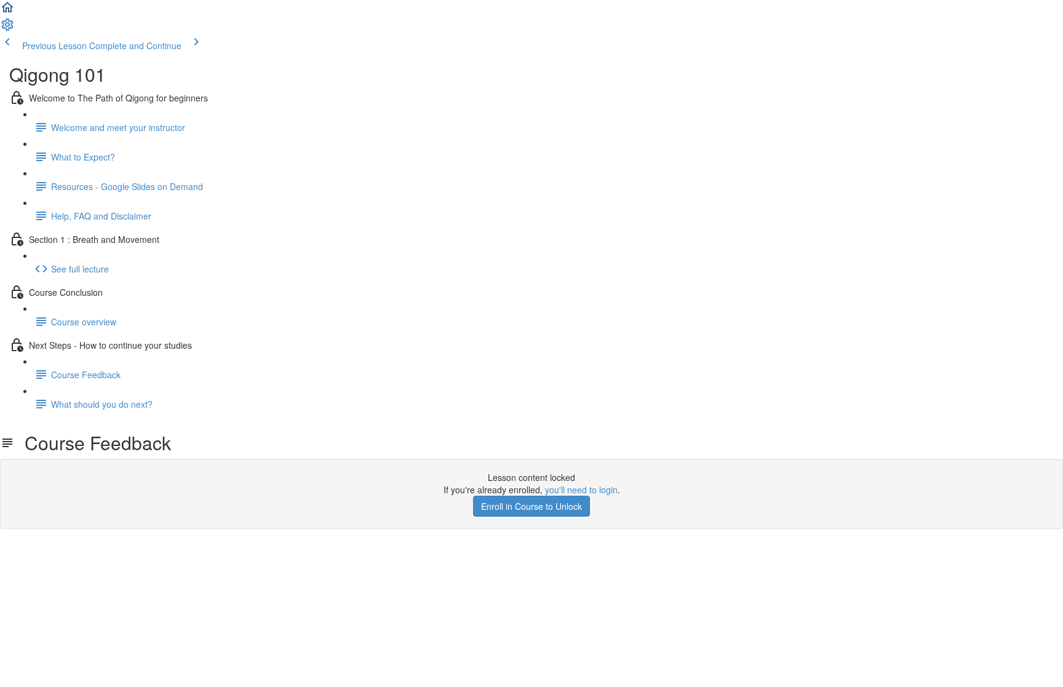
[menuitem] (7, 28)
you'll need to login (581, 489)
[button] (7, 11)
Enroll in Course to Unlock (531, 506)
